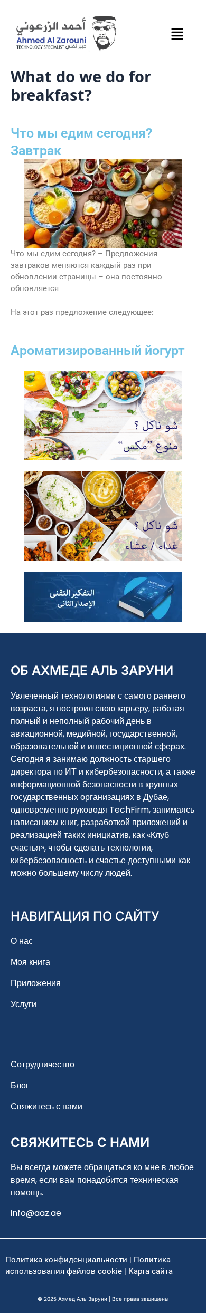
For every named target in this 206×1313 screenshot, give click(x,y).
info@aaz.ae (36, 1213)
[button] (177, 34)
